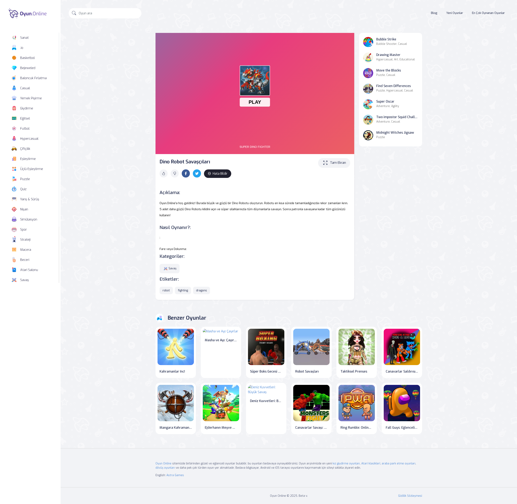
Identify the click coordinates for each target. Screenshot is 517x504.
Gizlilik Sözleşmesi (410, 496)
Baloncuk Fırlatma (33, 78)
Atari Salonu (29, 270)
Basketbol (27, 58)
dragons (201, 290)
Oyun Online (163, 463)
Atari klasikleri (370, 463)
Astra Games (175, 475)
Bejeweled (27, 68)
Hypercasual (29, 138)
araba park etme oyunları (398, 463)
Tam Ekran (338, 163)
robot (166, 290)
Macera (25, 250)
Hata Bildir (220, 173)
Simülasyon (28, 219)
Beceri (24, 260)
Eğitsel (25, 118)
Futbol (24, 128)
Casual (25, 88)
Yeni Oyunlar (454, 13)
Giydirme (26, 108)
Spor (23, 229)
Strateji (25, 239)
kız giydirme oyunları (346, 463)
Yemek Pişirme (31, 98)
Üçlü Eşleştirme (31, 169)
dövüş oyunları (165, 468)
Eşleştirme (28, 159)
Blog (434, 13)
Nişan (24, 209)
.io (21, 48)
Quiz (23, 189)
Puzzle (25, 179)
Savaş (24, 280)
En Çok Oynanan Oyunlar (488, 13)
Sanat (24, 38)
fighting (183, 290)
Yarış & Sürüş (29, 199)
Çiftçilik (25, 149)
